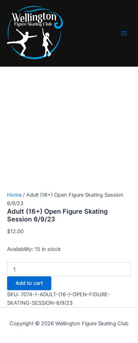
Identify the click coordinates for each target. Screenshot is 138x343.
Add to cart (29, 283)
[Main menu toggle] (124, 33)
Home (14, 195)
